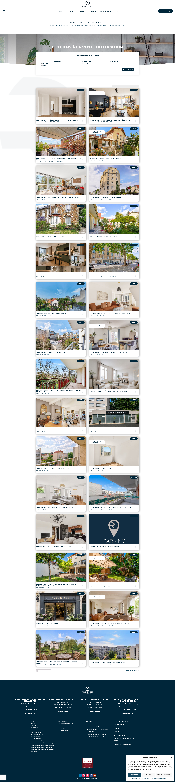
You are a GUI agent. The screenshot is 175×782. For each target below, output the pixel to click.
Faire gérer (34, 728)
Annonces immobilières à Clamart (42, 747)
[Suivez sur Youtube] (94, 775)
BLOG (117, 11)
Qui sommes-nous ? (66, 723)
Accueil (33, 721)
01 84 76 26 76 (65, 708)
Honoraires (117, 731)
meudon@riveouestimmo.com (62, 704)
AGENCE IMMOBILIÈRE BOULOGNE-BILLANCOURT (30, 700)
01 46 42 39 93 (97, 708)
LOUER (82, 11)
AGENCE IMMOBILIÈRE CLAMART (95, 699)
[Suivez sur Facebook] (91, 775)
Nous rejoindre (64, 731)
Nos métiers (63, 726)
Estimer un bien (36, 732)
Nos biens (62, 728)
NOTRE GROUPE (105, 11)
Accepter (134, 774)
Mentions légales (119, 735)
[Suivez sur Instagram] (83, 775)
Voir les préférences (164, 774)
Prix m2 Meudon (36, 736)
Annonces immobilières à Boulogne (43, 743)
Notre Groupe (62, 721)
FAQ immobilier (118, 725)
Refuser (148, 774)
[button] (171, 757)
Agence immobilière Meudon (96, 734)
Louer (32, 730)
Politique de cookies (120, 738)
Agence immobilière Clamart (96, 727)
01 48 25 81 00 (32, 709)
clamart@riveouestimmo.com (95, 704)
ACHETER (72, 11)
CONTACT (164, 11)
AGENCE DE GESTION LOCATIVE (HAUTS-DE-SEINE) (128, 700)
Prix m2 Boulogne (37, 734)
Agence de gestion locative (96, 736)
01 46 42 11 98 (130, 709)
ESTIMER (61, 11)
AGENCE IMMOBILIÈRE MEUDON (62, 699)
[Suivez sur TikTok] (87, 775)
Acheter (33, 725)
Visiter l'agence (29, 713)
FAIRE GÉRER (92, 11)
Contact (116, 728)
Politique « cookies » (138, 778)
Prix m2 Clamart (36, 738)
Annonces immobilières (38, 741)
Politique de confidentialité (122, 744)
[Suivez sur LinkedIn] (80, 775)
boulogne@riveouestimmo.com (29, 706)
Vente (44, 65)
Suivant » (47, 671)
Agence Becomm (92, 778)
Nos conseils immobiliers (121, 721)
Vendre (33, 723)
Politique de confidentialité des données (155, 778)
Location (45, 63)
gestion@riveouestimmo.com (128, 706)
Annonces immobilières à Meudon (42, 745)
